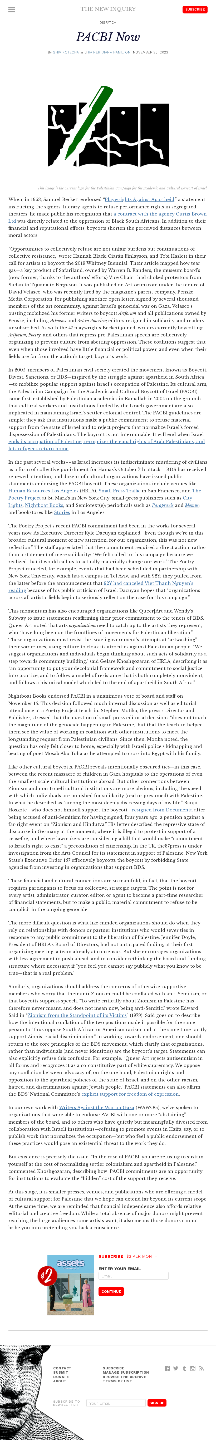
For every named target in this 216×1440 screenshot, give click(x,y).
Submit (60, 1372)
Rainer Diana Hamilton (109, 52)
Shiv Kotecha (66, 52)
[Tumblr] (184, 1368)
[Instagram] (193, 1368)
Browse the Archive (124, 1377)
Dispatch (108, 23)
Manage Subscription (126, 1372)
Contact (62, 1368)
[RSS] (201, 1368)
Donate (61, 1377)
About (60, 1381)
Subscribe (195, 9)
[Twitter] (175, 1368)
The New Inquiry (108, 9)
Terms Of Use (117, 1381)
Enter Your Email (120, 1268)
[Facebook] (167, 1368)
